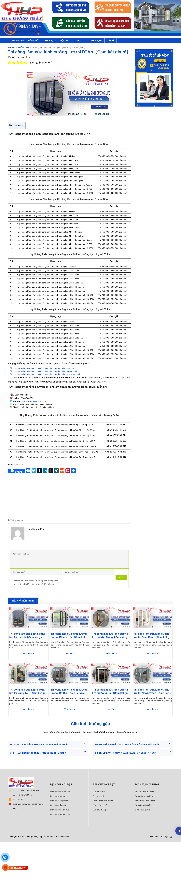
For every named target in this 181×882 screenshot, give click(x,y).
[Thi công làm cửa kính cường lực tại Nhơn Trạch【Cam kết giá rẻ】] (153, 674)
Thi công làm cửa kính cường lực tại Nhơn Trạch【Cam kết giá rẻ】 (151, 691)
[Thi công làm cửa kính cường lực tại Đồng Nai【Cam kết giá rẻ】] (111, 674)
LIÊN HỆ (110, 40)
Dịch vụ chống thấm (59, 801)
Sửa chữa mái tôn (101, 792)
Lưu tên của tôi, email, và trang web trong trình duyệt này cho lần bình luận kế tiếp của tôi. (35, 582)
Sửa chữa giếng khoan (145, 801)
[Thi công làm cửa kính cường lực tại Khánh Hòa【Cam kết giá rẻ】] (70, 618)
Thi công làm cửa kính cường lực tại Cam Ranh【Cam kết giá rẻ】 (152, 635)
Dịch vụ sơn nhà (57, 796)
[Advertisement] (69, 495)
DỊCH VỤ (49, 40)
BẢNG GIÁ (33, 40)
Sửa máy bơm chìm (144, 796)
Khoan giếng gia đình (144, 792)
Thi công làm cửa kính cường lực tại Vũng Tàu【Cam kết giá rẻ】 (27, 691)
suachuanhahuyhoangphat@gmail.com (28, 806)
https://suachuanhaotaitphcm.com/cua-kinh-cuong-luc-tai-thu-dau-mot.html (46, 374)
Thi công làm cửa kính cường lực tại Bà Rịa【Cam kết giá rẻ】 (69, 691)
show (21, 125)
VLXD (79, 40)
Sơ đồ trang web (142, 810)
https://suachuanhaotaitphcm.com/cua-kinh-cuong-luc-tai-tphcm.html (43, 368)
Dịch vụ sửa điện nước (60, 810)
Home (13, 47)
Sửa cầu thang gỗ (101, 810)
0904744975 (18, 799)
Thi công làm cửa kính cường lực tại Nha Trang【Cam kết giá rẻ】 (111, 635)
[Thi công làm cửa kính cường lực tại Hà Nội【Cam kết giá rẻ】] (28, 618)
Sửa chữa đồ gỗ (100, 805)
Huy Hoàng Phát (36, 529)
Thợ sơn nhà (98, 796)
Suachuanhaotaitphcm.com (33, 401)
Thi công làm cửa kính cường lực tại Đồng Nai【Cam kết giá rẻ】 (110, 691)
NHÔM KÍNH (23, 47)
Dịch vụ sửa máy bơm (60, 814)
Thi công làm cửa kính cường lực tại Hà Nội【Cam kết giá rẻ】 (27, 635)
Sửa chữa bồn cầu (143, 805)
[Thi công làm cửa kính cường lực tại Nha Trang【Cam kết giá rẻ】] (111, 618)
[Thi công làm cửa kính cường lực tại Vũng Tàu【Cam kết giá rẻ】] (28, 674)
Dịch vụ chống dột (58, 805)
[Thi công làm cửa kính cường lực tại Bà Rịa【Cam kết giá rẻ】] (70, 674)
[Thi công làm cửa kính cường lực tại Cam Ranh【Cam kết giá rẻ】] (153, 618)
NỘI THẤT (65, 40)
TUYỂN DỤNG (95, 40)
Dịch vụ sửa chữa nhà (60, 792)
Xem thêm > (28, 653)
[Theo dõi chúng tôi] (161, 837)
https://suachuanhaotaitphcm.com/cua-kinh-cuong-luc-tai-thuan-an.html (45, 371)
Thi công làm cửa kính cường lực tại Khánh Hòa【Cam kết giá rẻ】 (69, 635)
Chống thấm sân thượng (104, 801)
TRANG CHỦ (18, 40)
